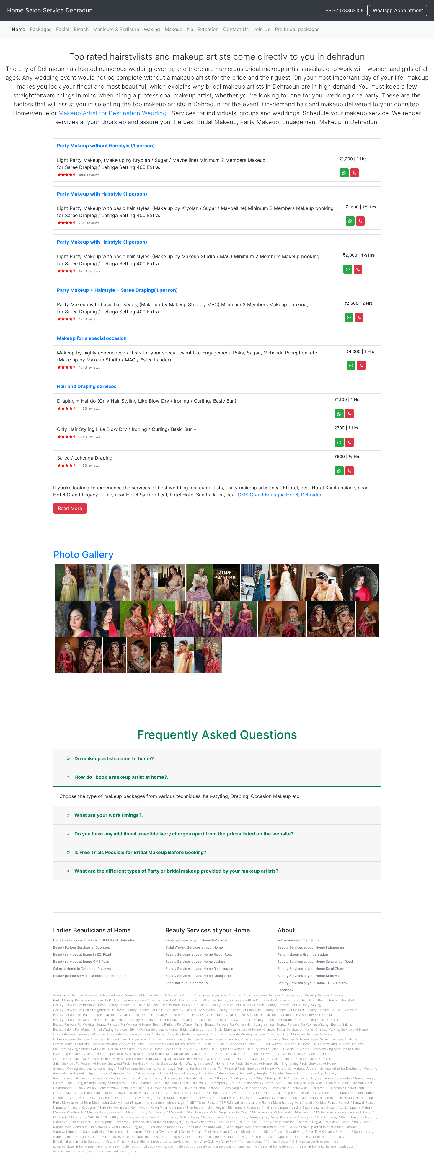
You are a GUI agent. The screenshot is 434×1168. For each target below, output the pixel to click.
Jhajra (253, 1102)
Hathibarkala (364, 1098)
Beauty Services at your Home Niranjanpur (198, 976)
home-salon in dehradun (121, 1146)
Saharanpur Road (239, 1127)
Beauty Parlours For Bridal (337, 1000)
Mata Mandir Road (131, 1112)
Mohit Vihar (240, 1112)
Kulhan (269, 1107)
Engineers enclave (298, 1093)
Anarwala (246, 1073)
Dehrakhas (279, 1088)
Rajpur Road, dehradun (70, 1127)
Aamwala (59, 1073)
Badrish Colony (149, 1078)
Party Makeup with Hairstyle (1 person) (102, 194)
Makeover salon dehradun (298, 940)
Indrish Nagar (175, 1102)
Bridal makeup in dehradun (186, 983)
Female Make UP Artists (71, 1044)
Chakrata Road (337, 1083)
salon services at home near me (76, 1146)
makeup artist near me (126, 1132)
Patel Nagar (81, 1122)
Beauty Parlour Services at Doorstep (81, 947)
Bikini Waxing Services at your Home (194, 947)
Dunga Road (218, 1093)
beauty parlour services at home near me (227, 1146)
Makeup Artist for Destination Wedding (112, 113)
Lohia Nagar (349, 1107)
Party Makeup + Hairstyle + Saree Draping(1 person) (117, 290)
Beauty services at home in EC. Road (82, 954)
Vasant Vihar (115, 1141)
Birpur (233, 1083)
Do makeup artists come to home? (114, 758)
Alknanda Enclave (182, 1073)
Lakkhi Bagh (301, 1107)
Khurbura (194, 1107)
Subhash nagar (365, 1132)
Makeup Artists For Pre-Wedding (254, 1054)
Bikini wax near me (199, 1122)
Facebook (285, 990)
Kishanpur (235, 1107)
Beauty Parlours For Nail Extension (331, 1010)
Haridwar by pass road (229, 1098)
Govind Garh (122, 1098)
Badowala (110, 1078)
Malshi (58, 1112)
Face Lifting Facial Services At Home (281, 1039)
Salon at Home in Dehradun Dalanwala (83, 969)
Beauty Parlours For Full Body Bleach (237, 1005)
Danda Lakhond (207, 1088)
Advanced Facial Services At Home (126, 995)
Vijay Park (228, 1141)
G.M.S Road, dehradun (332, 1093)
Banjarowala (364, 1078)
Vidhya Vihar (137, 1141)
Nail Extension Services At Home (306, 1054)
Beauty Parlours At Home (141, 1000)
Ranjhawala (99, 1127)
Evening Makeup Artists (234, 1039)
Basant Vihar (62, 1083)
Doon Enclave (159, 1093)
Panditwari (61, 1122)
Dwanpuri (238, 1093)
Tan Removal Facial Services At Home (246, 1068)
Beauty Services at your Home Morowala (309, 976)
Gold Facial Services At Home (186, 1049)
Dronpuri (198, 1093)
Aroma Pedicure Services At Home (268, 995)
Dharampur (319, 1088)
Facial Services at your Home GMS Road (196, 940)
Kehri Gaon (139, 1107)
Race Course (225, 1122)
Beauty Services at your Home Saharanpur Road (315, 962)
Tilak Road (215, 1137)
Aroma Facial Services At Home (218, 995)
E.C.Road (255, 1093)
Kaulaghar (89, 1107)
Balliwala (223, 1078)
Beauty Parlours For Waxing (73, 1024)
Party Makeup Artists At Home (169, 1059)
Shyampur (342, 1132)
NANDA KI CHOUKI (102, 1117)
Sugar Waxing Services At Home (192, 1068)
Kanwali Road (363, 1102)
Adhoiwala (77, 1073)
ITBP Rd (225, 1102)
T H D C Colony (110, 1137)
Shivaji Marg (295, 1132)
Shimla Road (273, 1132)
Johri (308, 1102)
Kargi (74, 1107)
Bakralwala (172, 1078)
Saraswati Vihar (95, 1132)
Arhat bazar (305, 1073)
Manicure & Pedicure (116, 29)
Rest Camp (119, 1127)
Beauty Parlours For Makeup (194, 1010)
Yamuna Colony (251, 1141)
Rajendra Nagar (309, 1122)
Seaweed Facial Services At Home (133, 1063)
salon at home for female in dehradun (327, 1146)
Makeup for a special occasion (92, 338)
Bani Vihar (256, 1078)
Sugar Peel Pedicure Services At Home (136, 1068)
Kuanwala (254, 1107)
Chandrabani (62, 1088)
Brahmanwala (251, 1083)
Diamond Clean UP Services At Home (133, 1039)
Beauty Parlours (109, 1000)
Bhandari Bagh (149, 1083)
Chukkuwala (85, 1088)
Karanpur (60, 1107)
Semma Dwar (157, 1132)
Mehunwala (157, 1112)
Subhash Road (64, 1137)
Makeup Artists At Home (209, 1054)
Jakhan (239, 1102)
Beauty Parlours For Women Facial (178, 1024)
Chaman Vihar (362, 1083)
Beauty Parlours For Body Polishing (290, 1000)
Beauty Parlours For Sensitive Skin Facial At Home (90, 1020)
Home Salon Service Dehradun (50, 10)
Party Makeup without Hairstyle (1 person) (106, 146)
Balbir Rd (206, 1078)
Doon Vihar (181, 1093)
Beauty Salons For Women (72, 1029)
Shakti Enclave (205, 1132)
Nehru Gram (212, 1117)
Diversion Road (88, 1093)
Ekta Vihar (273, 1093)
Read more (70, 508)
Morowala (344, 1112)
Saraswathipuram (66, 1132)
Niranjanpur (258, 1117)
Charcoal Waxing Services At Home (341, 1029)
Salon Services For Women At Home (79, 1063)
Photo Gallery (83, 554)
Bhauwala (199, 1083)
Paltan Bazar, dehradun (358, 1117)
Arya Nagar (325, 1073)
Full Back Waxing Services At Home (284, 1044)
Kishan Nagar (214, 1107)
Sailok (293, 1127)
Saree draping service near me (173, 1141)
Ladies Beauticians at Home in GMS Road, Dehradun (94, 940)
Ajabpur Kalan (99, 1073)
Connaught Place (131, 1088)
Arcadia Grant (282, 1073)
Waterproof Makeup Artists (296, 1068)
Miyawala (176, 1112)
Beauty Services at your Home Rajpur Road (199, 954)
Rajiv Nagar (362, 1122)
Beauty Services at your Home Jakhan (195, 962)
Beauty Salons (341, 1024)
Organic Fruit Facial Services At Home (81, 1059)
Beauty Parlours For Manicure (239, 1010)
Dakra (188, 1088)
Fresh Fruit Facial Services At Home (229, 1044)
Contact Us (236, 29)
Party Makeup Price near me (74, 1000)
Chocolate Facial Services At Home (79, 1034)
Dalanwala (172, 1088)
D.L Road (154, 1088)
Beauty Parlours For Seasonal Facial (243, 1015)
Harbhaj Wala (199, 1098)
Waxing (152, 29)
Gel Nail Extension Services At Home (135, 1049)
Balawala (189, 1078)
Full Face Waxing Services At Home (338, 1044)
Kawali (105, 1107)
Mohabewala (196, 1112)
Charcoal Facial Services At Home (288, 1029)
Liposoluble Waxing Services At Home (135, 1054)
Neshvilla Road (235, 1117)
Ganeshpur (80, 1098)
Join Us (261, 29)
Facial (62, 29)
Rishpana (174, 1127)
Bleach (81, 29)
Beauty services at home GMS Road (81, 962)
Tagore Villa (86, 1137)
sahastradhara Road (270, 1127)
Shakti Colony (180, 1132)
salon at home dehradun (278, 1146)
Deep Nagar (232, 1088)
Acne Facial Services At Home (75, 995)
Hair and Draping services (87, 386)
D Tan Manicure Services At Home (307, 1034)
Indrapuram (153, 1102)
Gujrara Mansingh (172, 1098)
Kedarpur (120, 1107)
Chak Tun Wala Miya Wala (303, 1083)
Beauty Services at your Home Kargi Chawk (311, 969)
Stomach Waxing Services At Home (79, 1068)
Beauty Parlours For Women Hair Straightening (239, 1024)
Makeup (173, 29)
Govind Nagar (145, 1098)
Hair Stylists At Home (262, 1049)
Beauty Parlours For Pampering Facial (81, 1015)
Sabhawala (214, 1127)
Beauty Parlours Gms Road (296, 1098)
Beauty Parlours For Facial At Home (133, 1005)
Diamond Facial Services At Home (188, 1039)
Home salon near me (146, 1122)
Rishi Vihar (156, 1127)
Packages (40, 29)
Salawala (350, 1127)
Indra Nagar (132, 1102)
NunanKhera (280, 1117)
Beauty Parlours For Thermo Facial (155, 1020)
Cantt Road (273, 1083)
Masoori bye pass (100, 1112)
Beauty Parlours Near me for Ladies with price (216, 1020)
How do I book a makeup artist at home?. (121, 777)
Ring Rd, (137, 1127)
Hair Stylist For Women (227, 1049)
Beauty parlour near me (111, 1122)
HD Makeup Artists (295, 1049)
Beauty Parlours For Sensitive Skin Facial (302, 1015)
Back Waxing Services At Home (320, 995)
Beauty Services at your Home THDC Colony (312, 983)
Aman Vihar (207, 1073)
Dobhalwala (137, 1093)
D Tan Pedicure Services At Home (78, 1039)
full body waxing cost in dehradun (168, 1146)
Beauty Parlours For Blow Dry (239, 1000)
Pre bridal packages (297, 29)
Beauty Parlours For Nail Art (283, 1010)
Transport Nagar (238, 1137)
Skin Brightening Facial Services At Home (305, 1063)
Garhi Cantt (100, 1098)
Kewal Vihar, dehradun (167, 1107)
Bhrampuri (217, 1083)
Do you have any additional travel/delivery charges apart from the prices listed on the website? (183, 834)
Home (19, 29)
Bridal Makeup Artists (196, 1029)
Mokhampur (304, 1112)
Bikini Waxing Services (111, 1029)
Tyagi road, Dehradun (292, 1137)
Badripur (127, 1078)
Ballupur (239, 1078)
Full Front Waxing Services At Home (79, 1049)
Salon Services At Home (313, 1059)
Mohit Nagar (218, 1112)
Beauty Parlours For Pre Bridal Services (185, 1015)
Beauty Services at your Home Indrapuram (311, 947)
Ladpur (283, 1107)
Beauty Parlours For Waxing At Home (123, 1024)
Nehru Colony (166, 1117)
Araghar (263, 1073)
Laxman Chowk (325, 1107)
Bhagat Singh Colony (91, 1083)
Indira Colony (110, 1102)
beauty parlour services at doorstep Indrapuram (90, 976)
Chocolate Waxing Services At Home (252, 1034)
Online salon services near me (314, 1141)
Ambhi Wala (227, 1073)
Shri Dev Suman (320, 1132)
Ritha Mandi (194, 1127)
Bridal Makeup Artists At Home (238, 1029)
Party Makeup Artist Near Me (75, 1102)
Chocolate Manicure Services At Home (135, 1034)
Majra (365, 1107)
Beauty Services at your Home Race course (199, 969)
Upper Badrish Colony (327, 1137)
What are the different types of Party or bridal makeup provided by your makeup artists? (176, 871)
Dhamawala (298, 1088)
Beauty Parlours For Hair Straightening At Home (88, 1010)
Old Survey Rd (303, 1117)
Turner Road (263, 1137)
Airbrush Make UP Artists (173, 995)
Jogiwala (294, 1102)
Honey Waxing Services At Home (336, 1049)
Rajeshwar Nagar (337, 1122)
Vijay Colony (209, 1141)
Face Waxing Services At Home (334, 1039)
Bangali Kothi (277, 1078)
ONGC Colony (327, 1117)
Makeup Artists (177, 1054)
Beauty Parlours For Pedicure (132, 1015)
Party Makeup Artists (128, 1059)
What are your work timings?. (108, 815)
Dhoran (336, 1088)
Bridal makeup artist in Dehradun (77, 1141)
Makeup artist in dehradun (321, 1127)
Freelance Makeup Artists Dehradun (173, 1044)
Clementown (106, 1088)
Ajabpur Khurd (124, 1073)
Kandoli (344, 1102)
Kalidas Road (325, 1102)
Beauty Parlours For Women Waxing (302, 1024)
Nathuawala (128, 1117)
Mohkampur (261, 1112)
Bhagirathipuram (122, 1083)
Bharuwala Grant (176, 1083)
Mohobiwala (282, 1112)
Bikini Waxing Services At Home (153, 1029)
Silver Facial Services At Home (249, 1063)
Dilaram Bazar (63, 1093)
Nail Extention (202, 29)
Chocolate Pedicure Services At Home (195, 1034)
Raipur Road (248, 1122)
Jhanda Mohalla (272, 1102)
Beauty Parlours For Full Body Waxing (293, 1005)
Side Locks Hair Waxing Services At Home (192, 1063)
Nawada (147, 1117)
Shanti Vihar (228, 1132)
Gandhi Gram (362, 1093)
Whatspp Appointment (398, 10)
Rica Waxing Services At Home (270, 1059)
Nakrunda (60, 1117)
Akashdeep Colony (152, 1073)
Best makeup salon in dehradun (76, 1078)
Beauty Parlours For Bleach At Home (189, 1000)
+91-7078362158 (344, 10)
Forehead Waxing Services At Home (117, 1044)
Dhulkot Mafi (354, 1088)
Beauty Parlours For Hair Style (148, 1010)
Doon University (302, 1078)
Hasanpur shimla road (335, 1098)
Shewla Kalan (250, 1132)
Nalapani (77, 1117)
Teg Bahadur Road (139, 1137)
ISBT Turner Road (202, 1102)
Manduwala (75, 1112)
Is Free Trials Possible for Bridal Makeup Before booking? (140, 852)
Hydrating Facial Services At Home (79, 1054)
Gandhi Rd (61, 1098)
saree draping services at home (179, 1137)
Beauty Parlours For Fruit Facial (185, 1005)
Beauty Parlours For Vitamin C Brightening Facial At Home (296, 1020)
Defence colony (255, 1088)
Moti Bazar (363, 1112)
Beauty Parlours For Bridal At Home (79, 1005)
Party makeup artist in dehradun (303, 954)
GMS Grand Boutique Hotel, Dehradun (280, 495)
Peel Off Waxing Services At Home (219, 1059)
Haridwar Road (261, 1098)
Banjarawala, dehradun (335, 1078)
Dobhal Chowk (114, 1093)
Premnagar (173, 1122)
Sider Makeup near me (277, 1122)
